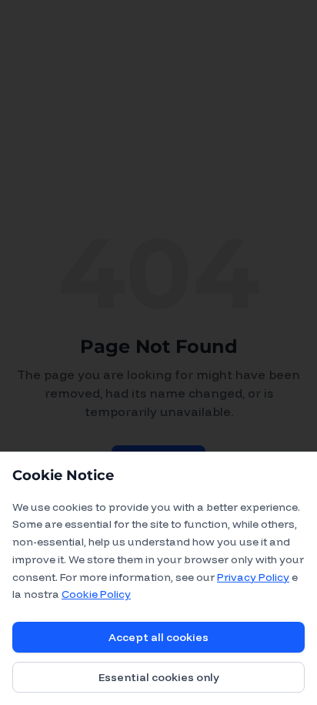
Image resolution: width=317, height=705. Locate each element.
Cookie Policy (96, 594)
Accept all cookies (158, 637)
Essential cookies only (158, 677)
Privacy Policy (253, 577)
